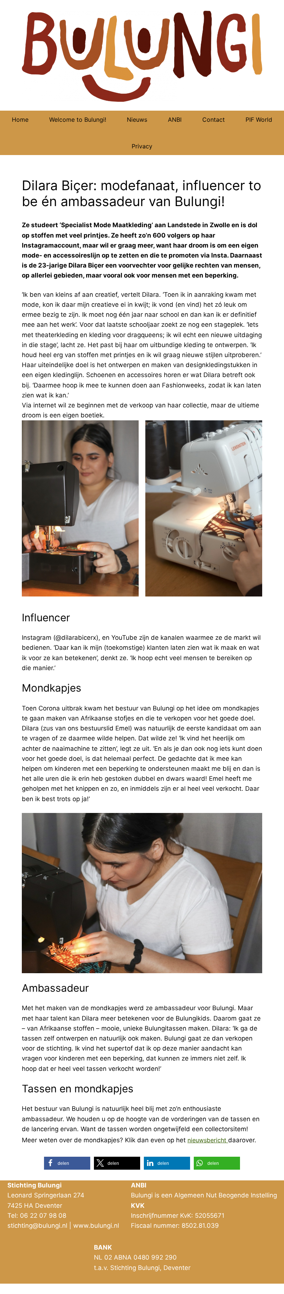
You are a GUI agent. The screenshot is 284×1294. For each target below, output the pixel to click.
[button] (67, 1163)
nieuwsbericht (207, 1140)
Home (20, 119)
